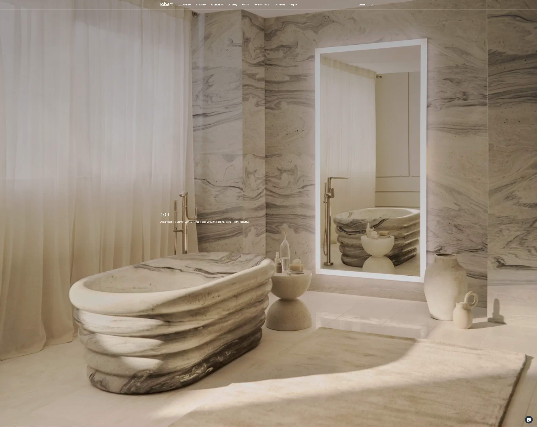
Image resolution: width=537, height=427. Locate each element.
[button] (529, 420)
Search (362, 4)
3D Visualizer (217, 4)
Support (293, 4)
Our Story (232, 4)
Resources (280, 4)
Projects (245, 4)
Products (187, 4)
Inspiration (201, 4)
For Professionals (262, 4)
